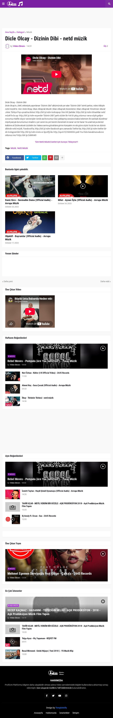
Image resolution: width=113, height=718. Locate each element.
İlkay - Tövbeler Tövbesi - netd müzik (37, 398)
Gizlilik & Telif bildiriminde (60, 688)
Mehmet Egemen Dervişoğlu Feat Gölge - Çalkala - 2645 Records (50, 573)
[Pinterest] (50, 157)
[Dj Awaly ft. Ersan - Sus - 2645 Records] (12, 519)
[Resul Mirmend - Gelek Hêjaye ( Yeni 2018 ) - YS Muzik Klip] (12, 654)
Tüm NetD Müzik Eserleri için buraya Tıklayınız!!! (56, 142)
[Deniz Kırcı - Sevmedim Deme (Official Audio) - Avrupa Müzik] (30, 186)
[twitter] (53, 695)
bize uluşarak (43, 688)
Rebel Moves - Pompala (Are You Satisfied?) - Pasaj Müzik (42, 361)
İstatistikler (64, 713)
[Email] (56, 157)
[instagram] (66, 695)
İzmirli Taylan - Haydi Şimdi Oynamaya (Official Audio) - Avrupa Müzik (52, 491)
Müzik (29, 32)
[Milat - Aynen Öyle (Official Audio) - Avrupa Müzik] (83, 186)
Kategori (20, 32)
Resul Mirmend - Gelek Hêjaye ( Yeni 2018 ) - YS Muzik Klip (47, 651)
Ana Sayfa (10, 32)
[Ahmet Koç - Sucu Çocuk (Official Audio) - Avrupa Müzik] (12, 389)
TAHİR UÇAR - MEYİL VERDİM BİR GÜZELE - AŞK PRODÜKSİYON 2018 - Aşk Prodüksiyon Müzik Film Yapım (63, 505)
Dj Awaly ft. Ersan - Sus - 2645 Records (39, 516)
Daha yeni (8, 281)
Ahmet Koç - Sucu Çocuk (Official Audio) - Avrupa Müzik (46, 385)
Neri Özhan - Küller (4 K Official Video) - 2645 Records (45, 373)
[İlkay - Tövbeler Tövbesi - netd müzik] (12, 401)
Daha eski (104, 281)
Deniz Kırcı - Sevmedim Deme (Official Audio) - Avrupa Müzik (28, 202)
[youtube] (59, 695)
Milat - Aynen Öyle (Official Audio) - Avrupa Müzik (83, 200)
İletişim (76, 713)
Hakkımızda (51, 713)
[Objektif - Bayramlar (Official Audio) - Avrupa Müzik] (30, 222)
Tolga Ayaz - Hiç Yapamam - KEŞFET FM (39, 638)
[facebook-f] (46, 695)
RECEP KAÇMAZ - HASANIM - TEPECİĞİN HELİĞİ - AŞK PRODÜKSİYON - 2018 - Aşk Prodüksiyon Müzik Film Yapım (54, 612)
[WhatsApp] (44, 157)
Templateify (61, 708)
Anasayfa (38, 713)
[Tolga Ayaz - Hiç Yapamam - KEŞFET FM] (12, 642)
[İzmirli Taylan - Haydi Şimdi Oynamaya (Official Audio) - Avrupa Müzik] (12, 494)
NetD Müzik (22, 148)
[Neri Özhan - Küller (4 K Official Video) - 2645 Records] (12, 376)
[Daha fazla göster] (62, 157)
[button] (3, 3)
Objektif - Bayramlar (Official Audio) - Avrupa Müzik (27, 238)
